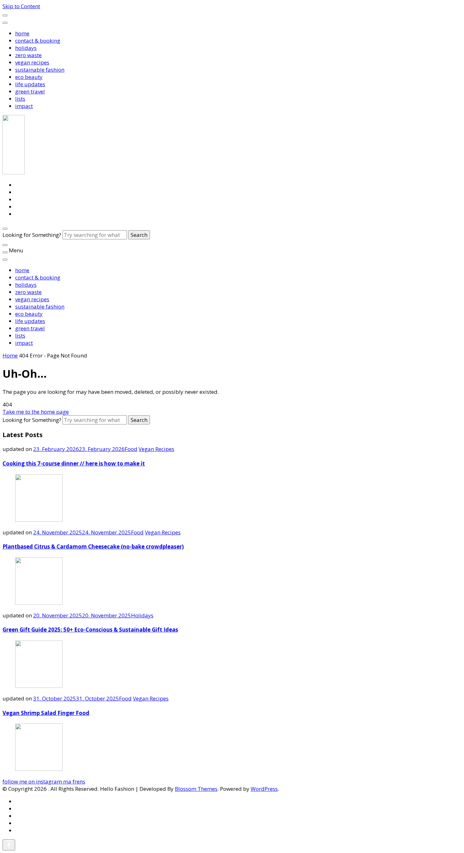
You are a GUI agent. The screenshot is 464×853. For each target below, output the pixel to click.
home (22, 33)
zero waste (28, 55)
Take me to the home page (36, 411)
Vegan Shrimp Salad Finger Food (46, 713)
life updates (30, 84)
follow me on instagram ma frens (44, 781)
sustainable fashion (39, 69)
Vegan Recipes (156, 449)
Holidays (142, 615)
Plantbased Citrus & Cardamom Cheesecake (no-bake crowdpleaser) (93, 546)
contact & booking (37, 40)
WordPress (264, 788)
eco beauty (29, 77)
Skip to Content (21, 6)
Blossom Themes (196, 788)
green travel (30, 91)
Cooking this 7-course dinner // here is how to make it (74, 463)
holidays (26, 47)
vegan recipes (32, 62)
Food (131, 449)
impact (24, 106)
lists (20, 98)
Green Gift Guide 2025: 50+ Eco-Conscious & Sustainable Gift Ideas (90, 629)
